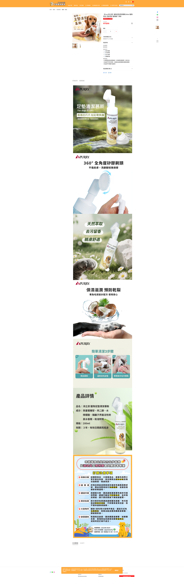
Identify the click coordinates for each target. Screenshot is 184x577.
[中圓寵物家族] (58, 3)
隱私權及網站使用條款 (82, 576)
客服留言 (100, 574)
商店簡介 (80, 574)
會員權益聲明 (100, 576)
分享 (106, 72)
